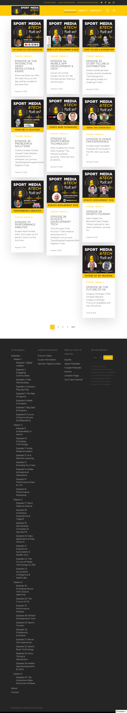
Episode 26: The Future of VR (24, 600)
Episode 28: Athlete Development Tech (25, 617)
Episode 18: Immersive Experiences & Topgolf (23, 514)
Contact (95, 10)
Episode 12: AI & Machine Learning (25, 456)
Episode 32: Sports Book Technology (25, 648)
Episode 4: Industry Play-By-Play (25, 388)
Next (73, 327)
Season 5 (28, 56)
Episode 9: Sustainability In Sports (24, 431)
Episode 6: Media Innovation (24, 402)
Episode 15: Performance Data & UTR (25, 482)
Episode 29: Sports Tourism (25, 624)
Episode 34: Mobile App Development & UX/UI (25, 666)
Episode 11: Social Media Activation (24, 450)
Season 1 (18, 359)
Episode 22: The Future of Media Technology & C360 (25, 562)
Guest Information (66, 2)
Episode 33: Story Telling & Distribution (24, 656)
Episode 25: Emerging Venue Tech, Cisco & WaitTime (24, 590)
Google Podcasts (72, 368)
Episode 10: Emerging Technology (22, 441)
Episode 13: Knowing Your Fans (25, 463)
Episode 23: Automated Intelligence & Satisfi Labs (23, 573)
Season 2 (18, 425)
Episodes (70, 10)
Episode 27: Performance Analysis (22, 608)
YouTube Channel (73, 379)
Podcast (19, 56)
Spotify (67, 360)
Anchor (68, 372)
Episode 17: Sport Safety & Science (24, 504)
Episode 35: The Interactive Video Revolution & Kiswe (25, 680)
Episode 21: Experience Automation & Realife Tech (23, 550)
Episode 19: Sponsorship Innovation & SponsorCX (22, 527)
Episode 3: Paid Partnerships (23, 381)
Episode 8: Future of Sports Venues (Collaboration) (25, 417)
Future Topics (50, 2)
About (83, 10)
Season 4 (63, 56)
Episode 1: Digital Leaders (24, 364)
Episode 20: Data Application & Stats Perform (25, 539)
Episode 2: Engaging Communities (22, 373)
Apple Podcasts (72, 364)
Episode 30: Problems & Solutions (22, 632)
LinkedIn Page (71, 375)
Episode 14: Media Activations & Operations (24, 472)
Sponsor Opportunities (87, 2)
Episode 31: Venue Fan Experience (25, 641)
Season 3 (18, 499)
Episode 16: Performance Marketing (22, 492)
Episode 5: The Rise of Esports (25, 395)
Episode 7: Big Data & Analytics (25, 409)
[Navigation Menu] (114, 10)
